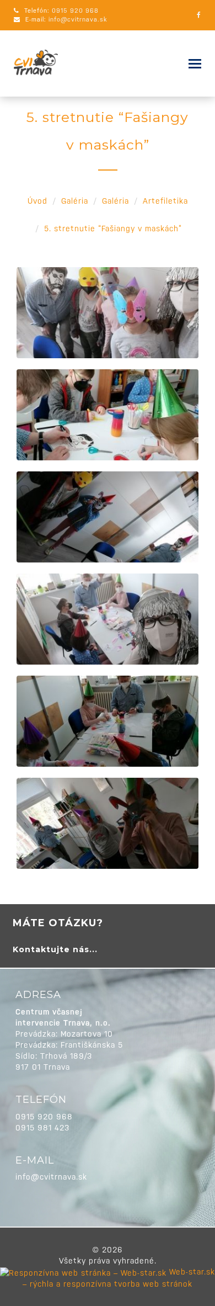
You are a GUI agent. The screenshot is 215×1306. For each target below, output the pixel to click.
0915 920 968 (75, 10)
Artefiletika (165, 201)
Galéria (74, 201)
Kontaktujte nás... (55, 949)
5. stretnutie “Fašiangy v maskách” (113, 228)
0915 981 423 (42, 1127)
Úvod (37, 201)
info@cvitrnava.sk (78, 19)
